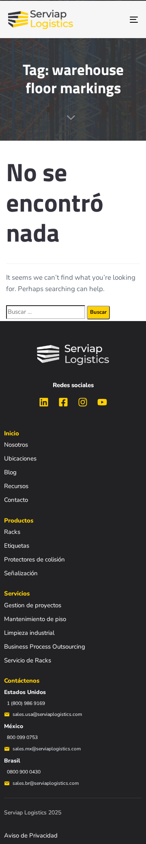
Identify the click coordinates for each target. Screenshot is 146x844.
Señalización (21, 573)
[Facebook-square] (63, 402)
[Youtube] (102, 402)
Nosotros (16, 445)
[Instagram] (83, 402)
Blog (10, 472)
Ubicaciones (20, 458)
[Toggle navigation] (116, 19)
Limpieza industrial (29, 633)
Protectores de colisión (34, 559)
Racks (12, 532)
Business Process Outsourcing (44, 647)
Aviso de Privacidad (31, 835)
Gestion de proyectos (32, 605)
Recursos (16, 486)
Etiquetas (16, 546)
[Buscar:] (45, 312)
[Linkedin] (44, 402)
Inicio (11, 433)
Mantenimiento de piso (35, 619)
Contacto (16, 500)
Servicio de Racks (27, 660)
